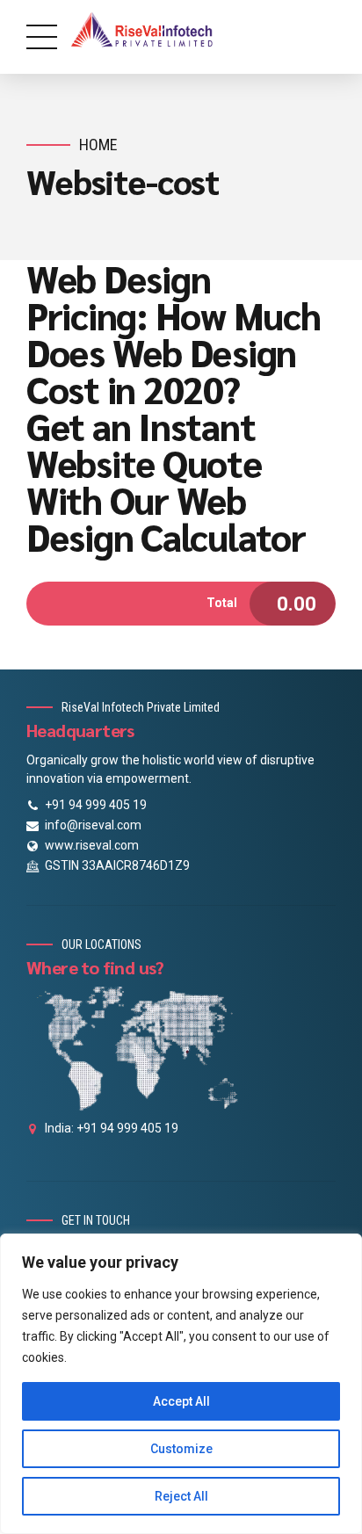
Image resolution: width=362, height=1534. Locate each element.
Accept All (181, 1401)
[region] (181, 1384)
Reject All (181, 1496)
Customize (181, 1449)
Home (98, 144)
